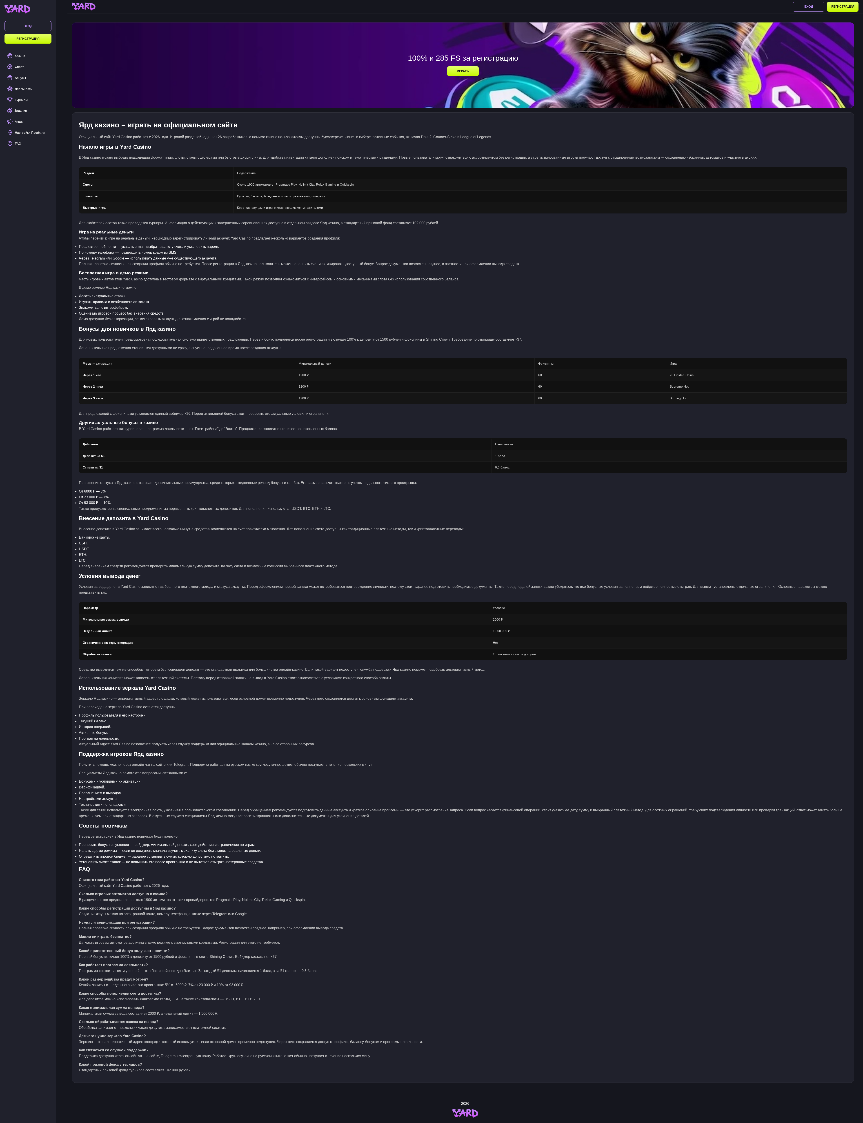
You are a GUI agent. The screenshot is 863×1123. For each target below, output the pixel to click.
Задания (20, 110)
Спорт (19, 67)
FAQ (18, 143)
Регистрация (28, 38)
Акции (19, 121)
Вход (28, 26)
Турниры (21, 100)
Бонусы (20, 78)
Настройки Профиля (30, 132)
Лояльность (23, 89)
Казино (20, 56)
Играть (463, 71)
